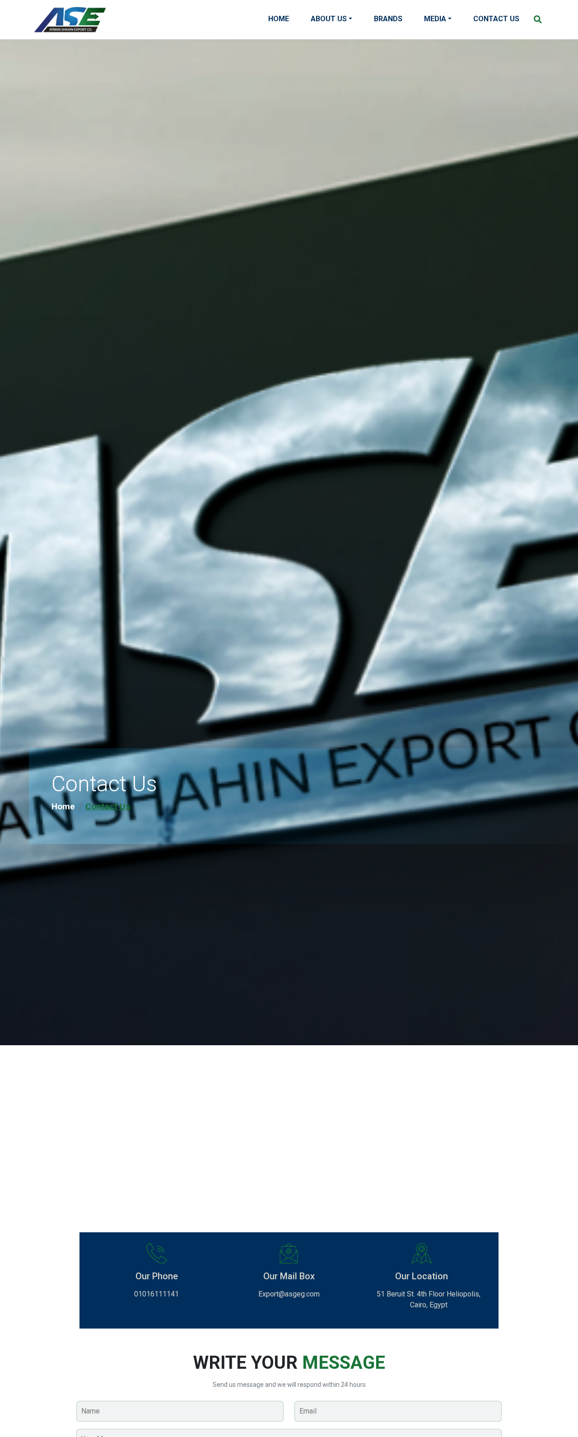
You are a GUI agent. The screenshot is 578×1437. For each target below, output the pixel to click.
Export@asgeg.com (289, 1294)
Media (435, 18)
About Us (329, 18)
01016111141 (156, 1294)
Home (278, 18)
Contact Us (496, 18)
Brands (388, 18)
